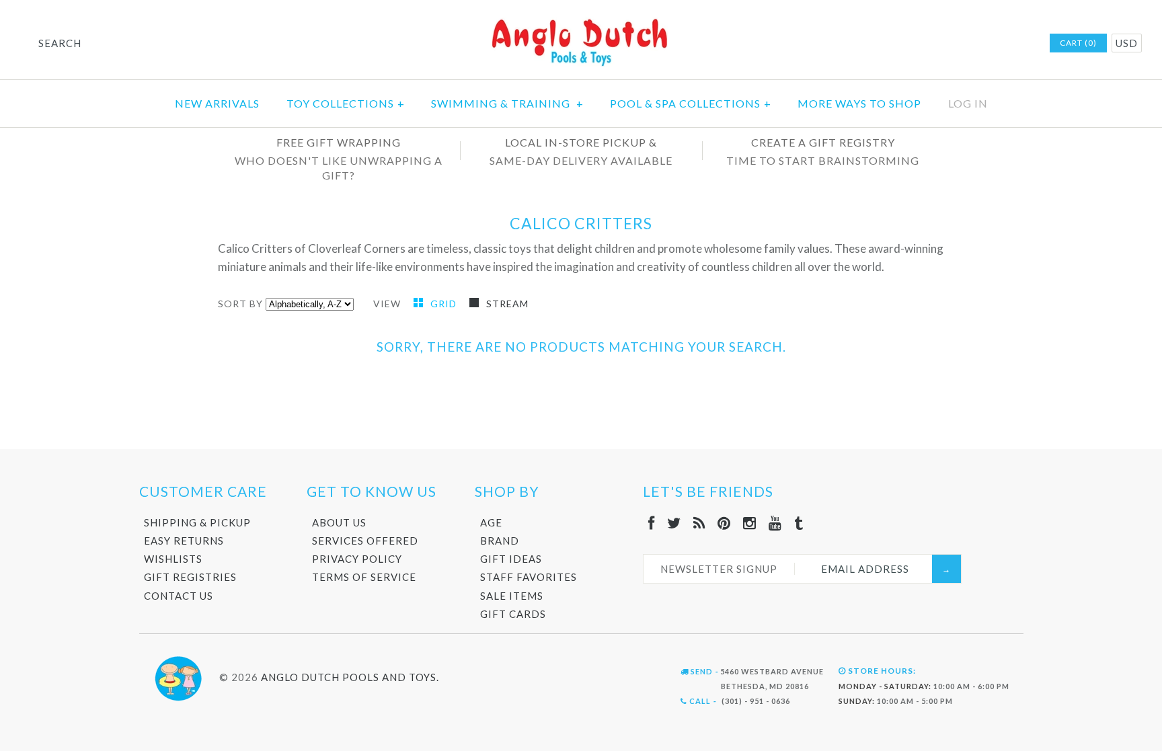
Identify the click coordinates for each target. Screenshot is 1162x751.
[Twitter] (674, 523)
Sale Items (511, 596)
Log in (968, 103)
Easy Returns (184, 541)
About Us (339, 522)
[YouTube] (775, 523)
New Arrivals (217, 103)
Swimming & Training (507, 103)
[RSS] (699, 523)
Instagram (984, 43)
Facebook (914, 43)
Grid (444, 303)
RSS (949, 43)
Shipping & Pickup (197, 522)
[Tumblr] (799, 523)
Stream (507, 303)
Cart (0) (1078, 43)
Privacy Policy (357, 559)
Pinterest (967, 43)
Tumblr (1019, 43)
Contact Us (178, 596)
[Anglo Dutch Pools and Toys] (581, 21)
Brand (499, 541)
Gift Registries (190, 577)
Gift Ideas (511, 559)
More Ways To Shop (859, 103)
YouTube (1002, 43)
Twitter (932, 43)
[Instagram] (750, 523)
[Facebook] (651, 523)
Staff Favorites (528, 577)
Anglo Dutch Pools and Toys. (350, 677)
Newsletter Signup (718, 569)
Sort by (240, 303)
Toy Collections (345, 103)
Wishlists (173, 559)
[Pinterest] (724, 523)
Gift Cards (513, 614)
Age (491, 522)
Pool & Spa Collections (690, 103)
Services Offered (365, 541)
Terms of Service (364, 577)
